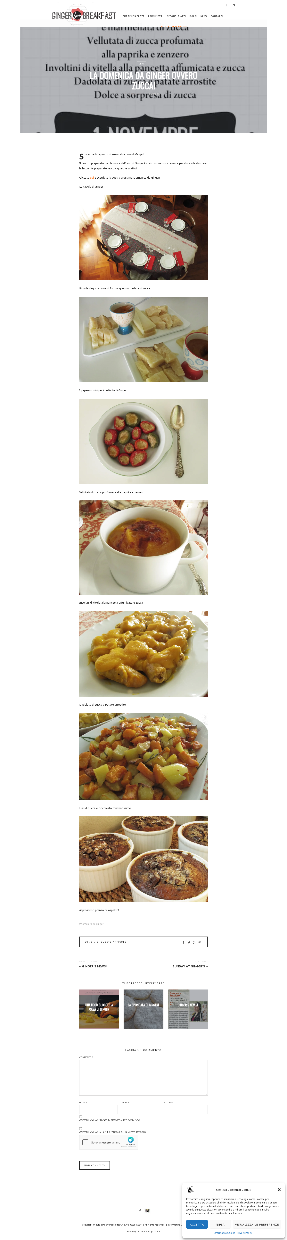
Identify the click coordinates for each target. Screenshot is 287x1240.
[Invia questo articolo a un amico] (199, 942)
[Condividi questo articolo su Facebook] (183, 942)
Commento (86, 1057)
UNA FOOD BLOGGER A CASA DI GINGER (99, 1007)
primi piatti (155, 16)
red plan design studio (148, 1231)
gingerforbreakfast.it (112, 1224)
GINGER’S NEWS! (94, 966)
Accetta (197, 1224)
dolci (193, 16)
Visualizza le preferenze (257, 1224)
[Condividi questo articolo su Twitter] (188, 942)
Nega (220, 1224)
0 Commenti (154, 94)
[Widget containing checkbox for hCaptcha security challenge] (108, 1142)
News (204, 16)
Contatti (217, 16)
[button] (279, 1190)
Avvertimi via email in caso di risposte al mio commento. (110, 1120)
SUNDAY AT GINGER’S (189, 966)
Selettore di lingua (174, 26)
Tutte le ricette (133, 16)
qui (92, 177)
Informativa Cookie (224, 1233)
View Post (99, 1015)
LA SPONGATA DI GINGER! (143, 1004)
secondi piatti (176, 16)
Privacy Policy (244, 1233)
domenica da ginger (92, 924)
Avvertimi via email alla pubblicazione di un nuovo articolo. (112, 1132)
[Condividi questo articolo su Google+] (194, 942)
